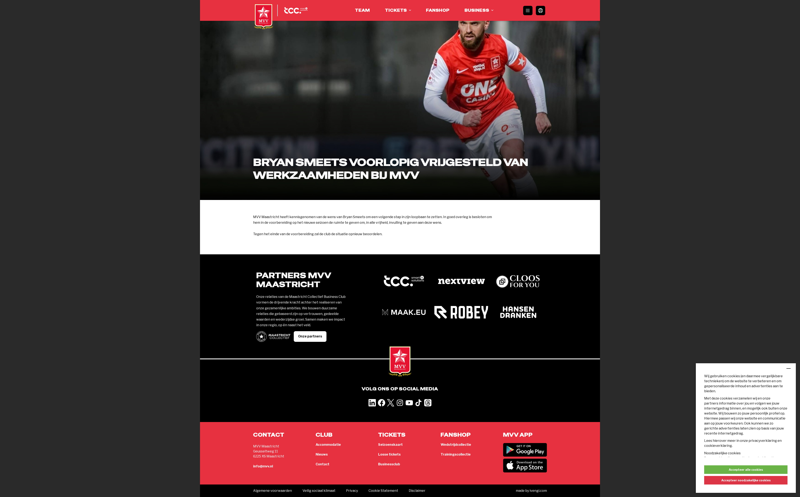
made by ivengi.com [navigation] (531, 491)
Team (362, 10)
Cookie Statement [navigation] (383, 491)
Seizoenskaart (390, 445)
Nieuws (322, 454)
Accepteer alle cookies (746, 469)
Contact (322, 464)
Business (477, 10)
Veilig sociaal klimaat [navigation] (318, 491)
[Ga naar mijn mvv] (540, 10)
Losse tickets (389, 454)
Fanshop (438, 10)
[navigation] (525, 450)
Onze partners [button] (310, 336)
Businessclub (389, 464)
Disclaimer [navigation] (417, 491)
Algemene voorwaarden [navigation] (272, 491)
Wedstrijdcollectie (456, 445)
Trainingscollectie (456, 454)
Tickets (396, 10)
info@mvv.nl (263, 466)
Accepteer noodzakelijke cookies (746, 480)
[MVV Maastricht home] (263, 16)
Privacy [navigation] (352, 491)
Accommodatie (328, 445)
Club (324, 435)
